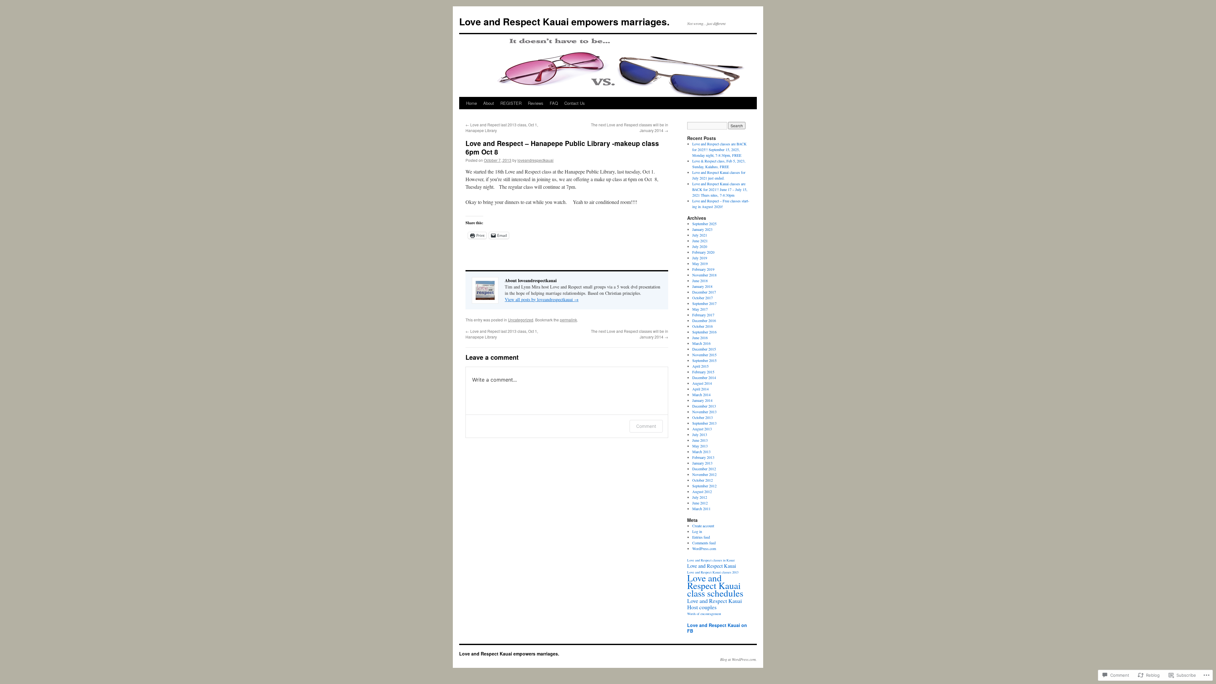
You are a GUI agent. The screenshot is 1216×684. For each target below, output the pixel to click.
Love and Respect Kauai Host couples (714, 604)
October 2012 (702, 480)
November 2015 (704, 354)
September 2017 (704, 303)
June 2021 (700, 240)
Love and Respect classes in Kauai (711, 560)
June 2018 (700, 280)
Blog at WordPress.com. (738, 659)
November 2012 (704, 474)
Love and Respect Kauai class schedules (715, 585)
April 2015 (700, 366)
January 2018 (702, 286)
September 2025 (704, 223)
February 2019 (703, 269)
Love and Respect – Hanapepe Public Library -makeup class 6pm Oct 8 (562, 147)
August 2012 (702, 491)
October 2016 (702, 326)
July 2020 (699, 246)
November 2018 (704, 274)
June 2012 (700, 502)
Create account (703, 525)
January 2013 (702, 463)
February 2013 (703, 457)
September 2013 (704, 423)
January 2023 (702, 229)
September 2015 (704, 360)
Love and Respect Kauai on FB (717, 628)
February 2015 (703, 371)
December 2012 (704, 468)
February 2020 (703, 252)
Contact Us (574, 103)
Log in (697, 531)
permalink (568, 319)
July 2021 (699, 235)
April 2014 (700, 388)
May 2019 (700, 263)
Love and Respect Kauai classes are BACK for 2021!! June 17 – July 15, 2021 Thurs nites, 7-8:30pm (719, 189)
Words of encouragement (704, 613)
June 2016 (700, 337)
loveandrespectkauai (535, 160)
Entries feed (701, 537)
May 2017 (700, 309)
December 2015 (704, 349)
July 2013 (699, 434)
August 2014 (702, 383)
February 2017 (703, 314)
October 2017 (702, 297)
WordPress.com (704, 548)
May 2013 (700, 445)
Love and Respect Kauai (711, 565)
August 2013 (702, 428)
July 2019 (699, 257)
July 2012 (699, 497)
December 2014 (704, 377)
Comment (646, 426)
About (488, 103)
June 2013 (700, 440)
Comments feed (704, 542)
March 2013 (701, 451)
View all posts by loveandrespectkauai (542, 299)
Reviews (535, 103)
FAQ (554, 103)
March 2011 (701, 508)
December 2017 (704, 291)
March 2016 (701, 343)
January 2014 (702, 400)
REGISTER (511, 103)
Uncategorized (520, 319)
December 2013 (704, 405)
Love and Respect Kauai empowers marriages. (564, 21)
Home (471, 103)
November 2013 (704, 411)
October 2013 (702, 417)
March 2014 (701, 394)
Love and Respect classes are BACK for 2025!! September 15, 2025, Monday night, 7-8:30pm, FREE (719, 149)
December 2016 (704, 320)
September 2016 (704, 331)
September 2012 (704, 485)
